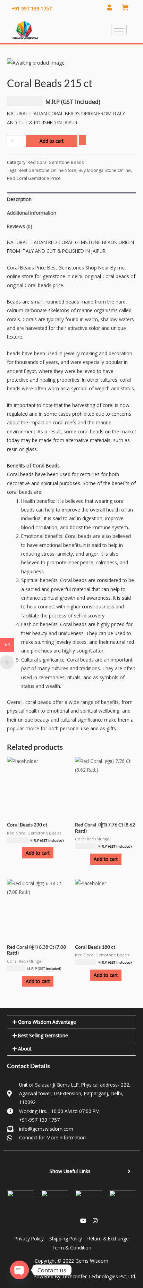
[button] (71, 1022)
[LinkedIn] (59, 1220)
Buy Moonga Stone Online (104, 170)
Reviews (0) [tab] (19, 226)
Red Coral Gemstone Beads (55, 162)
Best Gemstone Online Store (47, 170)
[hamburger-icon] (119, 30)
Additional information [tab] (31, 212)
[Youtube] (83, 1220)
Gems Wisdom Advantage (47, 1022)
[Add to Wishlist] (82, 140)
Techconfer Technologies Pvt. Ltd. (99, 1276)
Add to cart (52, 141)
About (24, 1048)
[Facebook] (47, 1220)
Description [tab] (19, 199)
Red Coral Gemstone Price (34, 178)
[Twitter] (71, 1220)
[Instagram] (95, 1220)
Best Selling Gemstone (43, 1035)
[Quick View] (19, 852)
